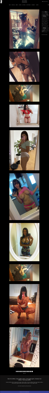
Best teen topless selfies (38, 382)
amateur (42, 11)
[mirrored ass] (24, 150)
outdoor (45, 24)
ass (46, 11)
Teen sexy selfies (26, 380)
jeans (47, 21)
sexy (44, 27)
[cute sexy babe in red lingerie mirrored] (24, 116)
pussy (42, 26)
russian (47, 26)
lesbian (47, 22)
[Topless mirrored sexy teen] (24, 272)
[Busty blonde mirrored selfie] (24, 347)
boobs (44, 15)
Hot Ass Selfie (29, 382)
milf (45, 23)
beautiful (46, 12)
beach (44, 12)
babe (47, 11)
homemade (43, 21)
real (43, 26)
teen (44, 29)
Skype (48, 27)
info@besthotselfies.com (45, 1)
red (44, 26)
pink (45, 25)
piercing (44, 25)
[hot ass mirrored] (24, 67)
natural (43, 24)
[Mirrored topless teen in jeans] (24, 29)
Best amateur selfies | (29, 383)
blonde (47, 14)
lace (43, 22)
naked (42, 24)
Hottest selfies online (10, 382)
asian (44, 11)
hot (45, 21)
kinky (42, 22)
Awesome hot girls (18, 382)
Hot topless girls (30, 378)
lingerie (42, 23)
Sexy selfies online (20, 378)
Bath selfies (24, 382)
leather (45, 22)
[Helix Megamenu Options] (48, 4)
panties (42, 25)
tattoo (48, 28)
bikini (44, 14)
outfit (46, 24)
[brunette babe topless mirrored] (24, 93)
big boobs (46, 13)
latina (44, 22)
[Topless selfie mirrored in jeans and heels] (24, 304)
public (47, 25)
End (32, 371)
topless (43, 30)
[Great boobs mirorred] (24, 242)
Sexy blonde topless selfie (16, 383)
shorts (46, 27)
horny (44, 21)
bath (43, 12)
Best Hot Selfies (12, 378)
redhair (45, 26)
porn (46, 25)
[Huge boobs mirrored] (24, 196)
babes (42, 12)
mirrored (47, 23)
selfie (42, 27)
